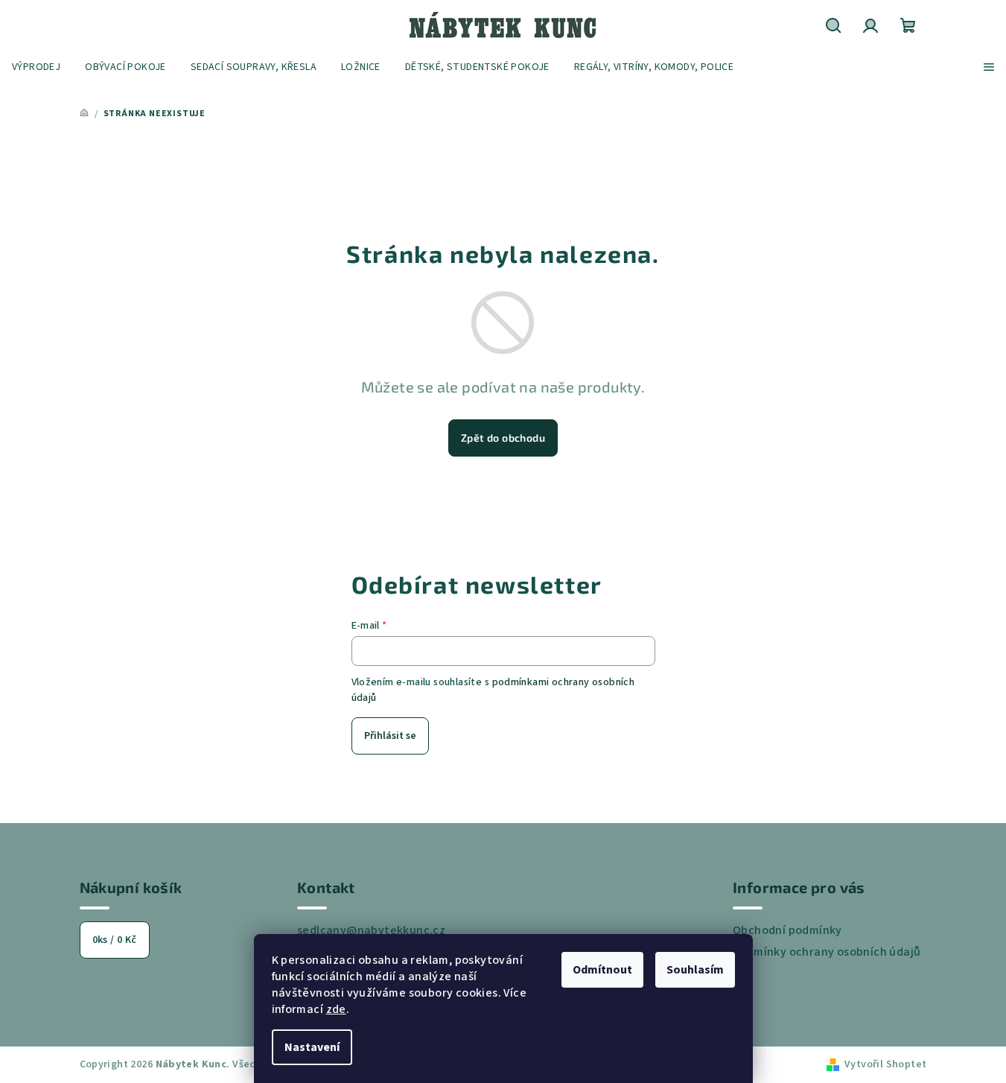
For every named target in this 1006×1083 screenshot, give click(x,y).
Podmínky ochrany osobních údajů (826, 952)
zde (336, 1009)
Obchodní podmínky (787, 930)
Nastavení (312, 1047)
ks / (114, 940)
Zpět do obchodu (503, 437)
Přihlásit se (390, 735)
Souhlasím (695, 970)
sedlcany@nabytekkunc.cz (371, 930)
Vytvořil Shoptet (885, 1064)
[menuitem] (36, 67)
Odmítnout (602, 970)
